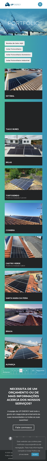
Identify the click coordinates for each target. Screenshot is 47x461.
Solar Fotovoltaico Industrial (17, 60)
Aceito (35, 454)
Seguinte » (40, 371)
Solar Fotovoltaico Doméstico (18, 55)
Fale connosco (23, 427)
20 (33, 370)
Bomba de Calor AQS (14, 43)
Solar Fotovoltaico (13, 49)
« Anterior (6, 371)
